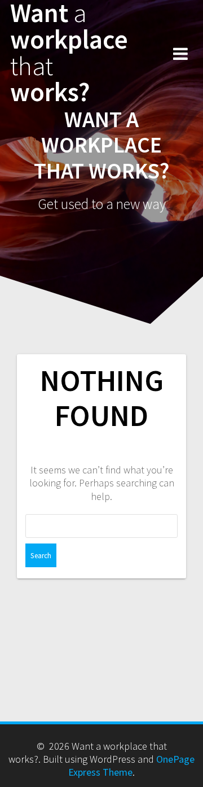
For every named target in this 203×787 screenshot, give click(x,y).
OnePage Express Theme (131, 766)
